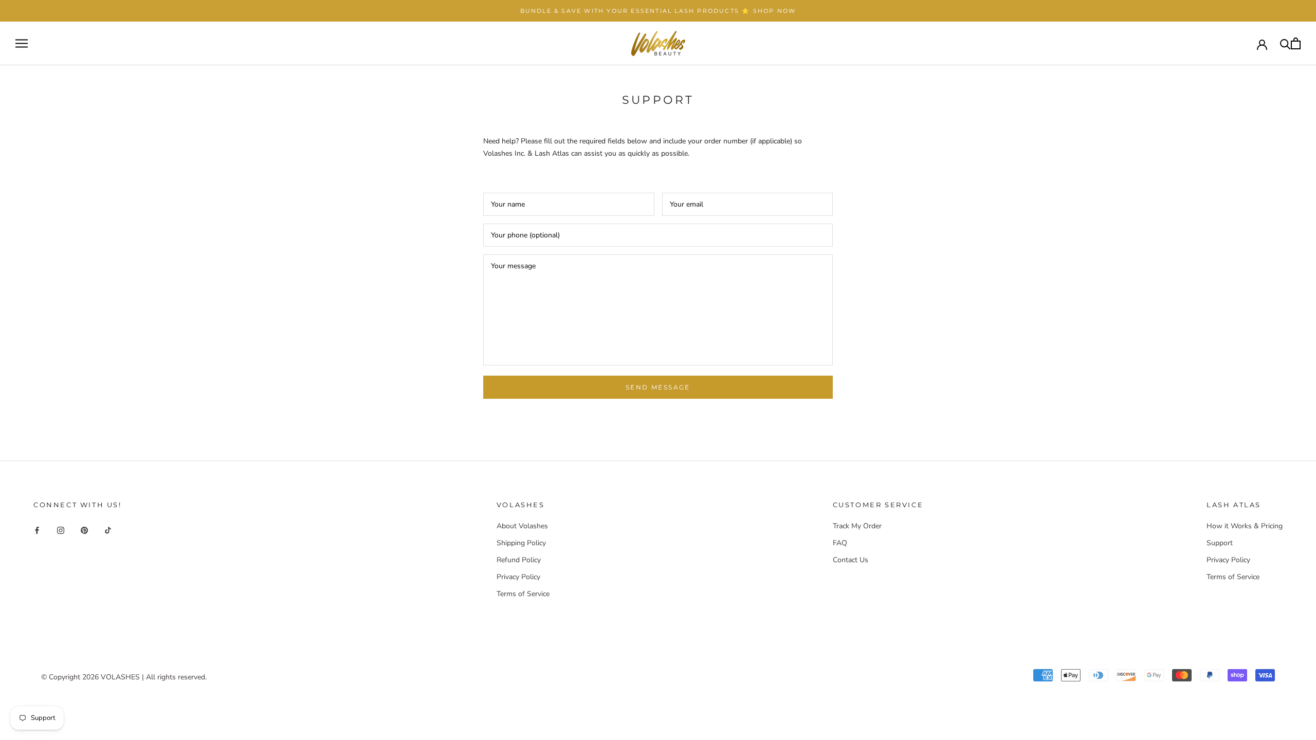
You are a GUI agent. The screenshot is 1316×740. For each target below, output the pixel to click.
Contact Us (850, 560)
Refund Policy (519, 560)
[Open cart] (1296, 43)
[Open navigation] (21, 43)
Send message (658, 387)
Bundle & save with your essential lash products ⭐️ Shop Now (658, 10)
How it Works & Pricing (1245, 526)
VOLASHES (120, 677)
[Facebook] (37, 529)
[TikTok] (108, 529)
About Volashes (522, 526)
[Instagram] (60, 529)
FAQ (840, 543)
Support (1220, 543)
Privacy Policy (518, 577)
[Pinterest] (84, 529)
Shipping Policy (521, 543)
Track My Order (857, 526)
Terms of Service (523, 594)
